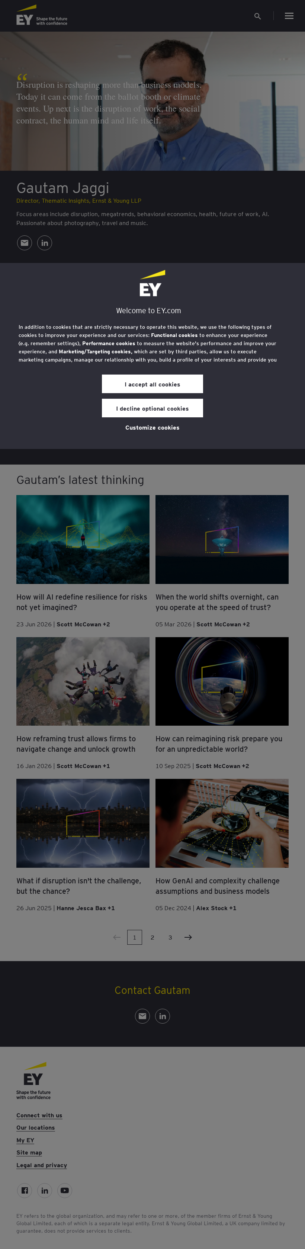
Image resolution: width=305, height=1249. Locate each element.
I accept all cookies (152, 384)
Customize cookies (152, 427)
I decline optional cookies (152, 408)
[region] (152, 356)
